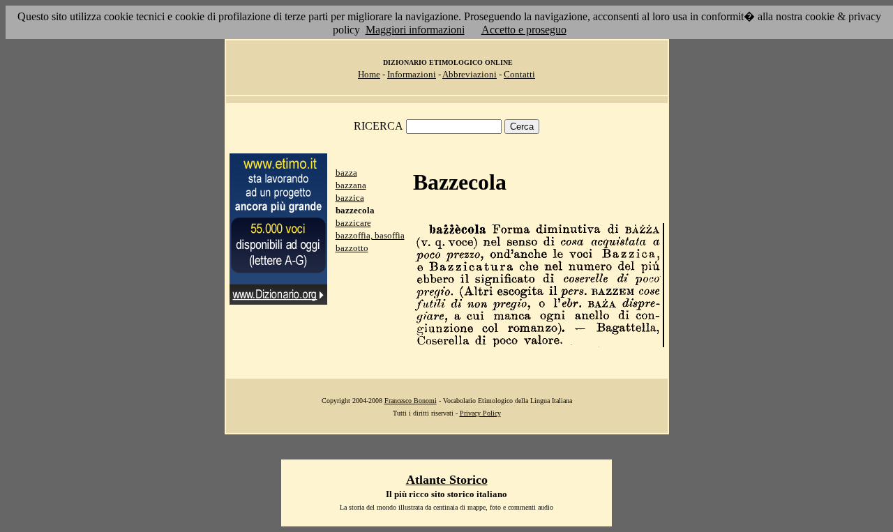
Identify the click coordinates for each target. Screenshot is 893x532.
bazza (346, 172)
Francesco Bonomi (410, 400)
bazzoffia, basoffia (370, 235)
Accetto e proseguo (523, 30)
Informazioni (411, 74)
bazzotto (352, 248)
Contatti (519, 74)
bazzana (351, 185)
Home (369, 74)
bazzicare (353, 223)
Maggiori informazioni (415, 30)
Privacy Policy (480, 413)
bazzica (350, 197)
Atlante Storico (447, 480)
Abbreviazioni (469, 74)
